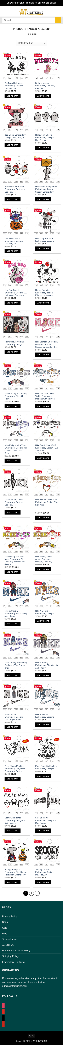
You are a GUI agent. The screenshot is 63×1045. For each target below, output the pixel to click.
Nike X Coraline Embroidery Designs (44, 612)
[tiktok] (3, 1018)
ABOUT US (8, 945)
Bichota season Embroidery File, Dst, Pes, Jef (45, 85)
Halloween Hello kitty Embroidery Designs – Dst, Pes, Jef (15, 189)
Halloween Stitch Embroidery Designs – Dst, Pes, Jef (15, 241)
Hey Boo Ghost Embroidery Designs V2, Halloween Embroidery (16, 292)
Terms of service (10, 939)
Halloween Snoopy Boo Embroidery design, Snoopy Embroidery (46, 189)
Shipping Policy (10, 956)
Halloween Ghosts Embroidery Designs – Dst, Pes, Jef (45, 137)
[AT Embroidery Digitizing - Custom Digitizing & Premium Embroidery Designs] (31, 11)
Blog (4, 933)
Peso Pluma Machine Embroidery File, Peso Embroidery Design (15, 768)
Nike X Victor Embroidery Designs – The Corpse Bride (15, 717)
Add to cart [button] (12, 96)
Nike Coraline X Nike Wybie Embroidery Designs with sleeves (45, 396)
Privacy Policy (9, 916)
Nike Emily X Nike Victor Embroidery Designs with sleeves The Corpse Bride (16, 449)
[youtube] (3, 1012)
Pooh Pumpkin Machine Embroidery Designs (46, 767)
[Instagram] (3, 1006)
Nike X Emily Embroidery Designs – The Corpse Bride (16, 665)
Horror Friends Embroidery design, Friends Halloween (44, 292)
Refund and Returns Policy (16, 950)
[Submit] (58, 20)
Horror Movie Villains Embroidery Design (14, 343)
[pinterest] (3, 1024)
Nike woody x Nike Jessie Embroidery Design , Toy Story (43, 559)
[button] (4, 11)
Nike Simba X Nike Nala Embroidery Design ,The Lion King (46, 502)
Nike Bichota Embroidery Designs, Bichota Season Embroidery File (46, 344)
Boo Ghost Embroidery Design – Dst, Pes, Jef (15, 136)
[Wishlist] (54, 11)
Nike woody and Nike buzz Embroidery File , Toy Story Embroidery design (15, 560)
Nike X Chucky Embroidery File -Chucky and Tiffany (16, 613)
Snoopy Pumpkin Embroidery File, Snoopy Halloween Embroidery (16, 872)
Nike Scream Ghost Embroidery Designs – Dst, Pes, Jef (15, 502)
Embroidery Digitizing (13, 962)
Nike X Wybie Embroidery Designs (44, 715)
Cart (4, 928)
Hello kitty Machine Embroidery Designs (44, 239)
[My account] (49, 11)
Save (8, 55)
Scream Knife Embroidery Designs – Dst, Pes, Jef (45, 820)
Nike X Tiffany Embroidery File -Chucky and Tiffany (46, 665)
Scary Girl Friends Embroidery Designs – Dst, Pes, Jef (15, 820)
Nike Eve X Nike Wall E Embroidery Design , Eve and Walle (46, 448)
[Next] (37, 893)
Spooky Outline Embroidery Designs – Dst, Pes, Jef (45, 872)
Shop (5, 922)
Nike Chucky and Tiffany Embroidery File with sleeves (16, 396)
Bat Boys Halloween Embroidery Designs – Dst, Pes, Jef (15, 85)
